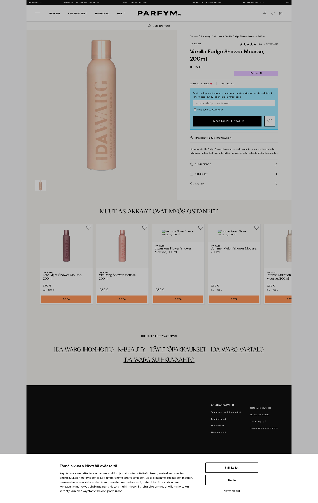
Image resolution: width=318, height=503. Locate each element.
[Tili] (265, 13)
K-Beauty (132, 350)
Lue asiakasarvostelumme (264, 428)
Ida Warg (206, 36)
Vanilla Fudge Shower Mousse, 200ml (245, 36)
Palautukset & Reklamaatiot (226, 412)
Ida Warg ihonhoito (84, 350)
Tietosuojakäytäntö (260, 407)
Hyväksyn (210, 109)
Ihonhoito (101, 13)
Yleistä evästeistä (259, 414)
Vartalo (218, 36)
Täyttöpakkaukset (178, 350)
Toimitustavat (218, 419)
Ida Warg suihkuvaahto (159, 360)
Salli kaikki (232, 467)
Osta (66, 299)
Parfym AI (256, 73)
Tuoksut (54, 13)
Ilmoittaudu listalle (227, 121)
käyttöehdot (216, 109)
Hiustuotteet (77, 13)
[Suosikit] (273, 13)
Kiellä (232, 480)
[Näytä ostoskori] (282, 13)
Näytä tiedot (232, 491)
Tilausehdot (217, 425)
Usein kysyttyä (258, 421)
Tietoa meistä (218, 432)
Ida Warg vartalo (237, 350)
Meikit (121, 13)
